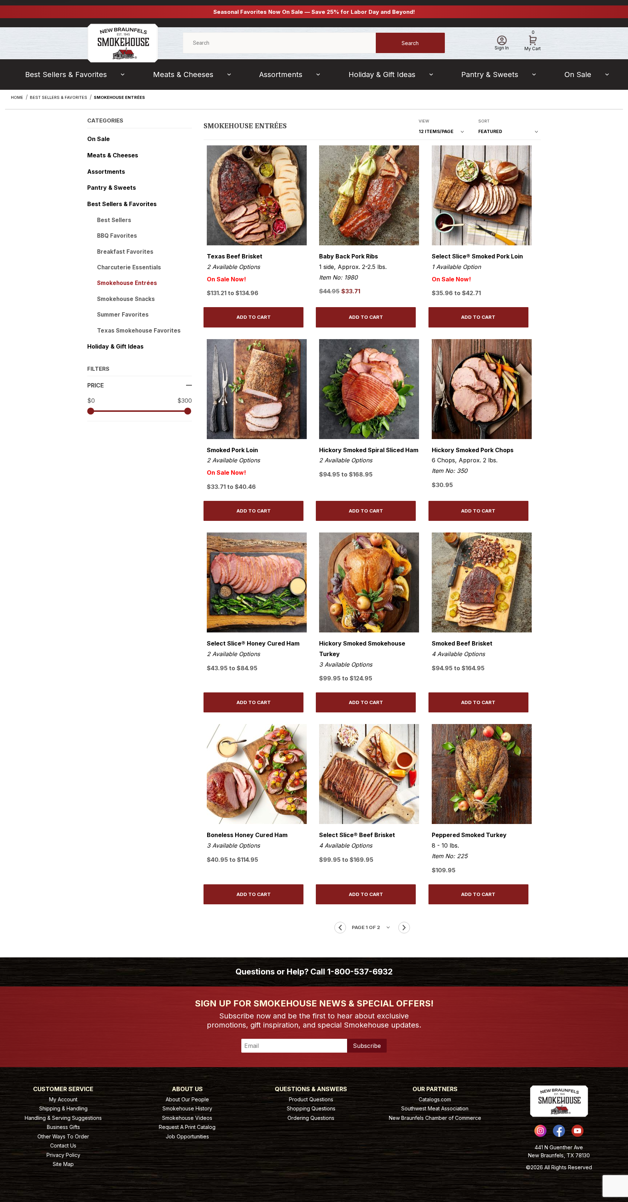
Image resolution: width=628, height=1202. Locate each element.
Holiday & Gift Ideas (382, 74)
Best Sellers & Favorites (66, 74)
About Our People (187, 1099)
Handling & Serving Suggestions (63, 1118)
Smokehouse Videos (187, 1118)
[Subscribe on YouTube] (577, 1130)
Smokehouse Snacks (126, 299)
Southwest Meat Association (434, 1108)
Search (410, 43)
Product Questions (311, 1099)
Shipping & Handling (63, 1108)
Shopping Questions (311, 1108)
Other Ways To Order (63, 1136)
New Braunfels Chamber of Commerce (435, 1118)
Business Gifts (63, 1127)
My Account (63, 1099)
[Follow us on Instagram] (540, 1130)
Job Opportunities (187, 1136)
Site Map (63, 1164)
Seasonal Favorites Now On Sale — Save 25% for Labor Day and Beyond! (314, 11)
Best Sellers (114, 220)
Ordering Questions (310, 1118)
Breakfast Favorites (125, 251)
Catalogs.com (435, 1099)
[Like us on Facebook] (558, 1130)
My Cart (532, 41)
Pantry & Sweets (489, 74)
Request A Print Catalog (187, 1127)
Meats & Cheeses (183, 74)
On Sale (577, 74)
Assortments (280, 74)
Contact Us (63, 1145)
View (424, 121)
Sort (484, 121)
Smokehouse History (187, 1108)
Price (95, 385)
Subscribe (367, 1045)
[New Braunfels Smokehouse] (122, 42)
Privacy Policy (63, 1155)
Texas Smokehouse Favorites (139, 330)
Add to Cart (254, 317)
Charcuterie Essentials (129, 267)
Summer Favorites (123, 314)
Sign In (502, 48)
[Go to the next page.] (404, 927)
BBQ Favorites (117, 235)
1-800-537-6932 (360, 971)
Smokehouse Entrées (127, 283)
